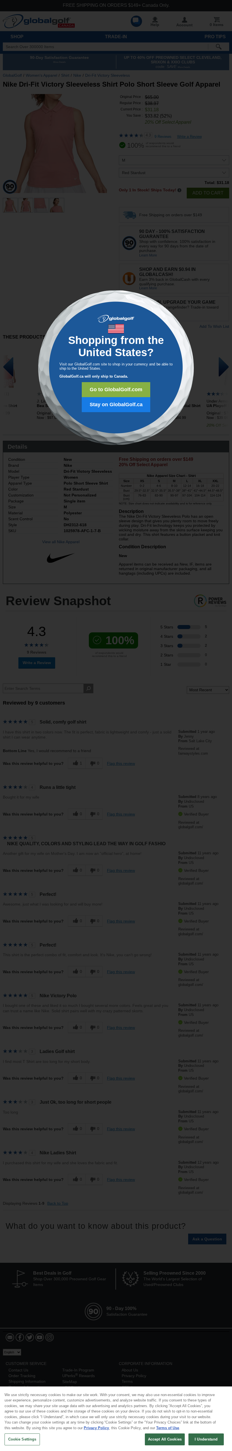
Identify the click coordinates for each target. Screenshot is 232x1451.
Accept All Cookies (165, 1439)
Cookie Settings (22, 1439)
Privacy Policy (96, 1428)
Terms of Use (167, 1428)
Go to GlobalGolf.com (116, 389)
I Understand (206, 1439)
